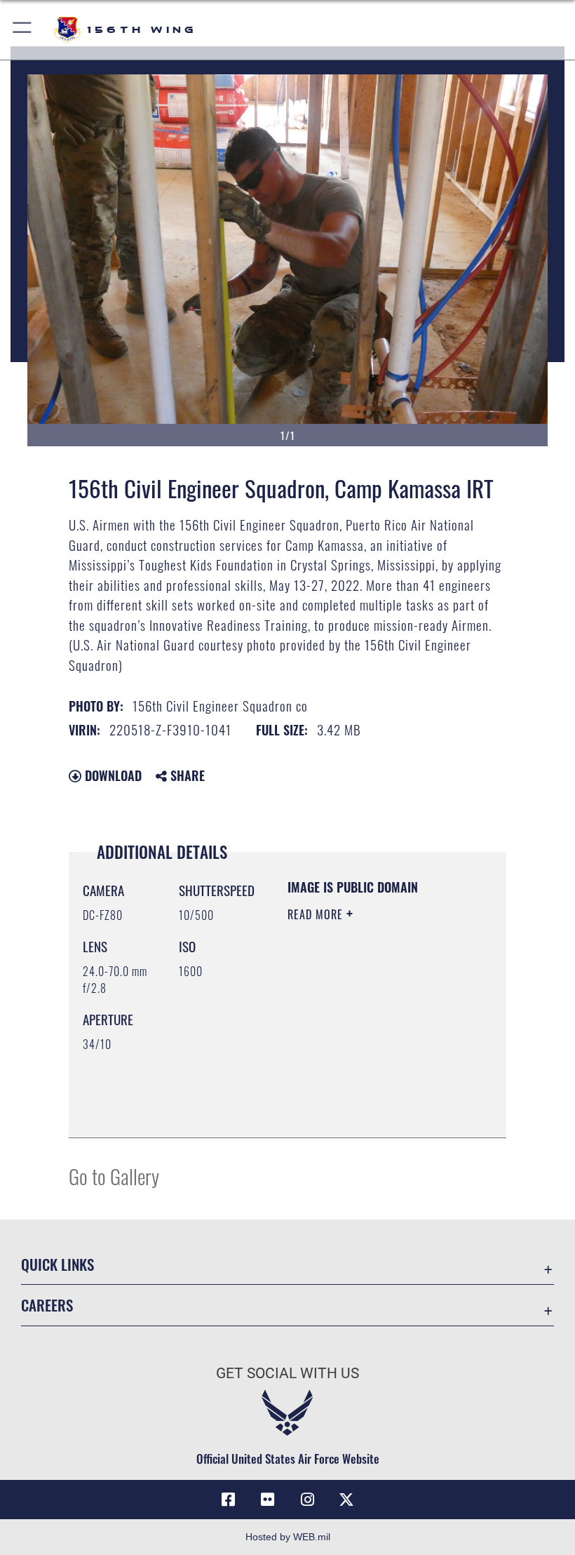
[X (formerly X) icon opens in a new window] (346, 1499)
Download (111, 775)
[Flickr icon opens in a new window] (267, 1499)
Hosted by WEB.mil (287, 1536)
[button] (23, 30)
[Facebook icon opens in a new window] (228, 1499)
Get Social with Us (287, 1373)
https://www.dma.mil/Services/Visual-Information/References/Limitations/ (373, 1111)
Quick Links (57, 1264)
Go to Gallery (114, 1176)
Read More (317, 914)
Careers (47, 1305)
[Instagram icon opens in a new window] (307, 1499)
